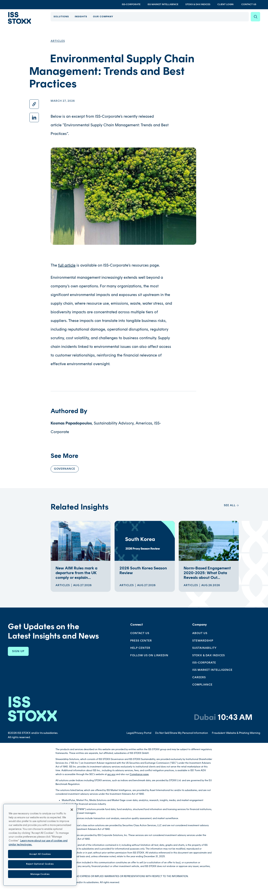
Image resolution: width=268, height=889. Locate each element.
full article (67, 265)
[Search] (255, 16)
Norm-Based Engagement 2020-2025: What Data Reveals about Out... (207, 573)
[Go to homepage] (32, 708)
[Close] (71, 809)
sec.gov (111, 774)
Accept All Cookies (40, 853)
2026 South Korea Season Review (143, 570)
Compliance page (139, 774)
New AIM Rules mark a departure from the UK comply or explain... (76, 573)
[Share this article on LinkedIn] (34, 117)
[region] (40, 845)
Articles (58, 41)
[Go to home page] (19, 18)
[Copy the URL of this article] (34, 104)
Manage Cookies (40, 874)
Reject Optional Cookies (40, 864)
